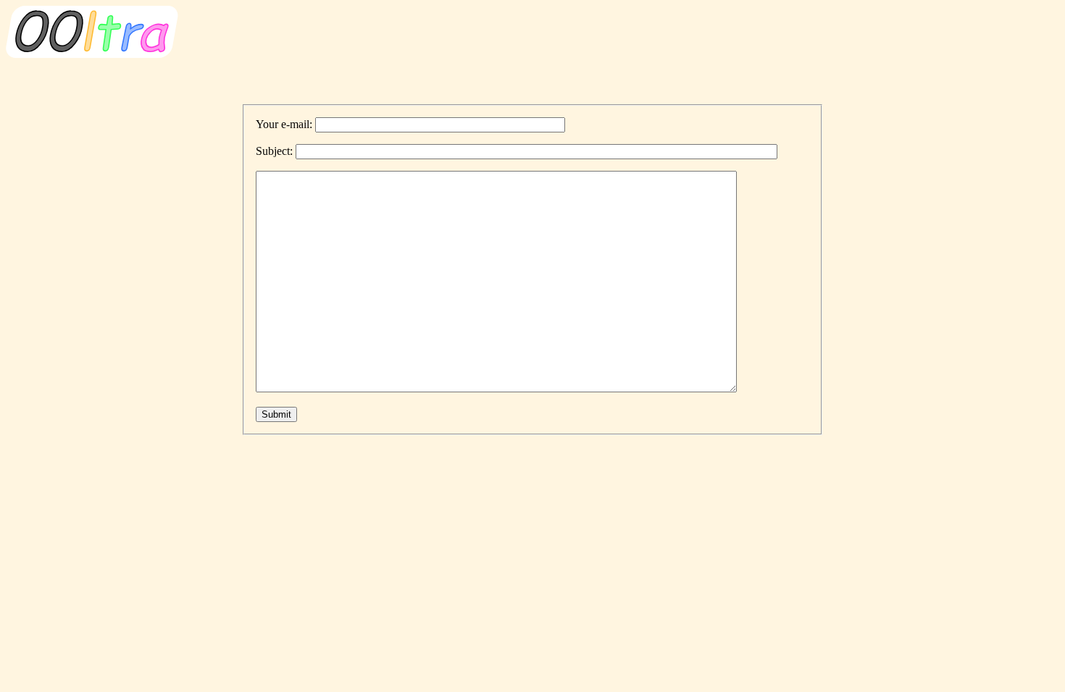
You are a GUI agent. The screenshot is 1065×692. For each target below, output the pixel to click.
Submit (276, 414)
